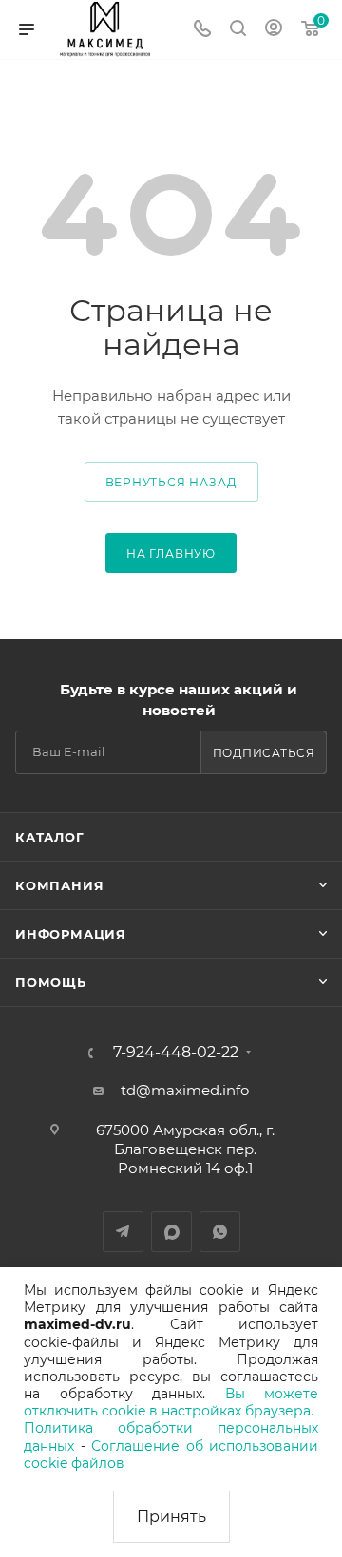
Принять (171, 1517)
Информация (70, 933)
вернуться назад (171, 482)
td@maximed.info (185, 1090)
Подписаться (264, 753)
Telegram (123, 1231)
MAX (171, 1231)
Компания (59, 885)
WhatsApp (220, 1231)
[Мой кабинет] (273, 30)
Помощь (50, 982)
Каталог (50, 837)
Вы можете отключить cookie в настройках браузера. (171, 1402)
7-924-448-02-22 (175, 1052)
